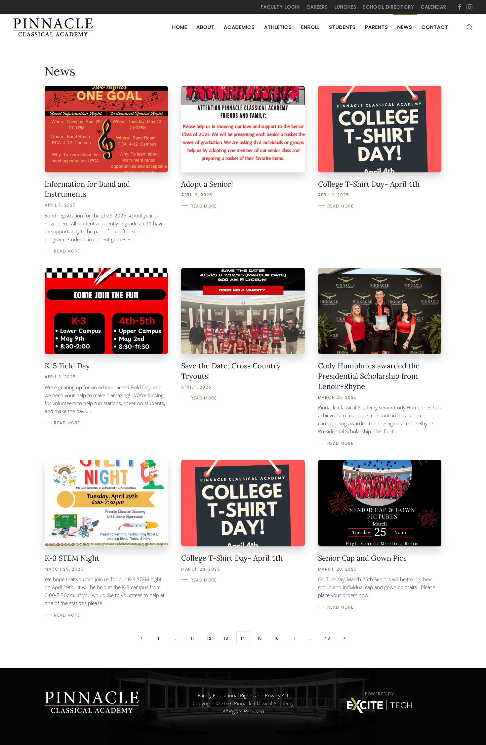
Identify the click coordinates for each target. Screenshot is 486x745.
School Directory (388, 7)
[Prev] (142, 638)
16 (276, 638)
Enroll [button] (310, 26)
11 (192, 638)
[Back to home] (54, 27)
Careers (317, 7)
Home (179, 26)
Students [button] (342, 26)
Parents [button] (376, 26)
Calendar (433, 7)
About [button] (205, 26)
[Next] (344, 638)
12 (209, 638)
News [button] (404, 26)
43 (327, 638)
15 (260, 638)
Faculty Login (280, 7)
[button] (469, 27)
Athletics (278, 26)
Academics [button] (239, 26)
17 (293, 638)
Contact (435, 26)
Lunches (345, 7)
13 (226, 638)
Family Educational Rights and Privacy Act (243, 695)
